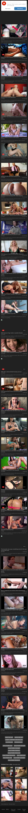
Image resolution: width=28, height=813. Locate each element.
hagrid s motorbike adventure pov (14, 739)
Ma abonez (20, 8)
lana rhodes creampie (19, 757)
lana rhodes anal (7, 757)
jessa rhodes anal (7, 745)
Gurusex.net (16, 764)
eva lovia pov (9, 742)
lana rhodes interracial (14, 760)
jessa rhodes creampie (14, 748)
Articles (3, 809)
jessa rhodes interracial (14, 753)
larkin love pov (9, 737)
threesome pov (18, 742)
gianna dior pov (19, 737)
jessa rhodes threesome (9, 755)
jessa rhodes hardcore (14, 750)
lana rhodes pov (21, 755)
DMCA (7, 809)
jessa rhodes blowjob (19, 745)
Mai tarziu (7, 8)
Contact (19, 809)
